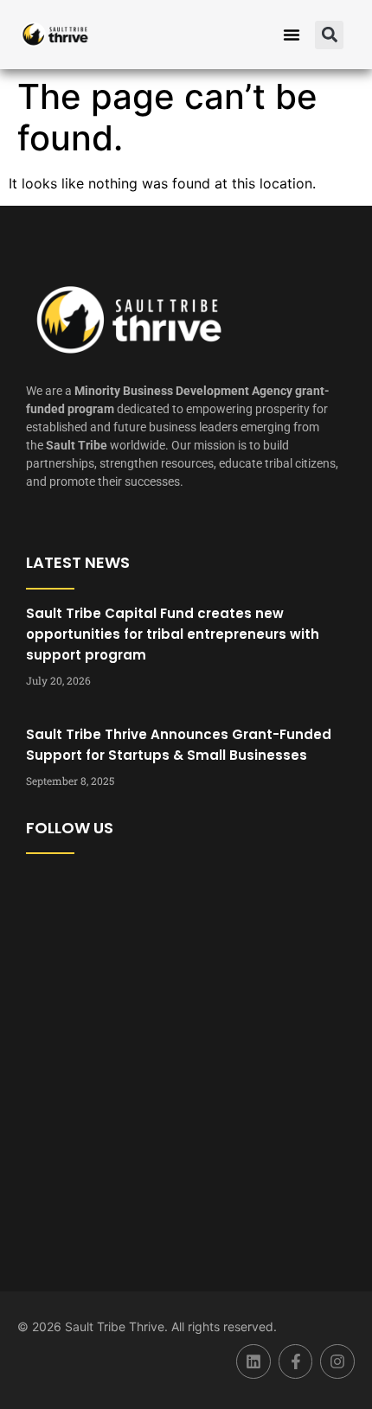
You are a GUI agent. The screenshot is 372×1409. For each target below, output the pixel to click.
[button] (292, 35)
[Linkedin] (253, 1361)
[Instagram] (337, 1361)
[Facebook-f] (296, 1361)
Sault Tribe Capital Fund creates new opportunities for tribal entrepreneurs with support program (172, 634)
